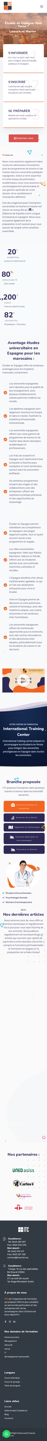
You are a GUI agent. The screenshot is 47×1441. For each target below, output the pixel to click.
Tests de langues (12, 1385)
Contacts (8, 1418)
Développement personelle (16, 1356)
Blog (6, 1414)
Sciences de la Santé (26, 817)
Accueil (7, 1406)
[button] (23, 680)
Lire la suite (16, 1010)
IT (5, 1353)
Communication (11, 1337)
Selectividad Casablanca (15, 1410)
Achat (7, 1349)
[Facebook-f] (5, 1322)
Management (10, 1341)
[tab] (23, 806)
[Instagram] (10, 1322)
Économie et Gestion (27, 849)
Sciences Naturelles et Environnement (27, 838)
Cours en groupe (12, 1382)
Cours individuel (12, 1378)
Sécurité (8, 1345)
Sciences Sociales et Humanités (26, 806)
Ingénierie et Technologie (27, 827)
